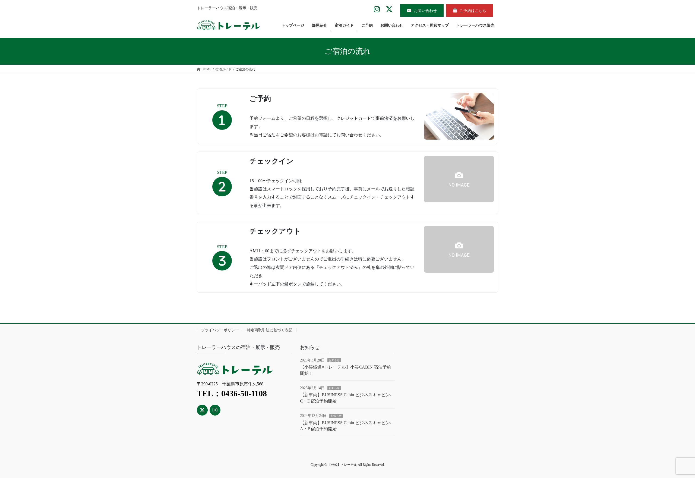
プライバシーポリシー (220, 330)
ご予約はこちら (473, 11)
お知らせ (334, 360)
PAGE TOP (674, 459)
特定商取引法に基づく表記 (269, 330)
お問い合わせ (425, 11)
